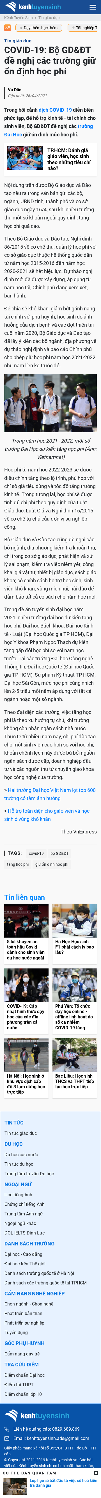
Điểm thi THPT (19, 1384)
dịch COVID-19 (55, 110)
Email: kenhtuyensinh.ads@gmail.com (51, 1438)
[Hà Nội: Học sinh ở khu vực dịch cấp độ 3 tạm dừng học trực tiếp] (26, 1068)
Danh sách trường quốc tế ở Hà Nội (39, 1273)
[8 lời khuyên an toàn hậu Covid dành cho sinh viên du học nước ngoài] (26, 934)
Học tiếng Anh (18, 1194)
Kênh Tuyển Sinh (18, 17)
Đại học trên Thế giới (24, 1263)
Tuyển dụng (16, 1332)
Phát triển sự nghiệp (24, 1323)
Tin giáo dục (48, 17)
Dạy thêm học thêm (41, 28)
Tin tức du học (18, 1164)
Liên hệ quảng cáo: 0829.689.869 (46, 1429)
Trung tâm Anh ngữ (23, 1214)
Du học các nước (21, 1154)
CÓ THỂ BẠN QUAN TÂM (29, 1473)
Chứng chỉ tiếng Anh (24, 1204)
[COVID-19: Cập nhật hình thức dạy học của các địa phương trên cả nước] (26, 1001)
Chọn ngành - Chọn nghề (28, 1304)
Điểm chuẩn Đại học (24, 1375)
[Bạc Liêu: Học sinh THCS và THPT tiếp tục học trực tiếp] (74, 1068)
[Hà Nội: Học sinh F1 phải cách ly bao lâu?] (74, 934)
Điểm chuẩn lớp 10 (23, 1394)
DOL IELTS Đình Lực (24, 1233)
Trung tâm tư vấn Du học (29, 1173)
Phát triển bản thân (23, 1313)
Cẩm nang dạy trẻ (22, 1354)
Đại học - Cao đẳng (23, 1254)
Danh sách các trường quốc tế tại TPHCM (45, 1283)
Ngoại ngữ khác (20, 1223)
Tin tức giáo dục (20, 1133)
